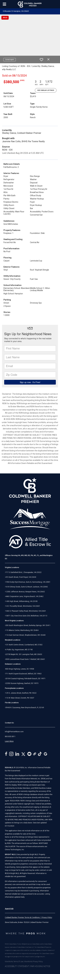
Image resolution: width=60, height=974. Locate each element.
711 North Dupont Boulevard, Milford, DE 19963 (23, 674)
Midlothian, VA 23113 (26, 616)
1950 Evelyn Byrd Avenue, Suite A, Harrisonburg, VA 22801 (27, 582)
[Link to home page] (30, 4)
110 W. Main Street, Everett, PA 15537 (19, 698)
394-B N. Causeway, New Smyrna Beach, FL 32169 (24, 708)
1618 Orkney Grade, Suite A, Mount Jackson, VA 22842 (26, 587)
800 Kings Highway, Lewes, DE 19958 (19, 669)
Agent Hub (9, 909)
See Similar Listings (45, 90)
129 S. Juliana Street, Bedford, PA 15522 (20, 693)
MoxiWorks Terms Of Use (14, 962)
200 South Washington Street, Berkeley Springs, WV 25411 (28, 625)
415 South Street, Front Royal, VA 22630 (20, 577)
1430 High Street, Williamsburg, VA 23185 (21, 601)
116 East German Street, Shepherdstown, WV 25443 (25, 635)
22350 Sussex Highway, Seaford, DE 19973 (21, 683)
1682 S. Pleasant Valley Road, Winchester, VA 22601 (25, 611)
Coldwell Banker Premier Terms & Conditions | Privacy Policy (28, 917)
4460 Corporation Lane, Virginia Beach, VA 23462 (24, 596)
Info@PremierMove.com (14, 732)
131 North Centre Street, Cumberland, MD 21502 (23, 645)
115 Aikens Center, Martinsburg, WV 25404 (21, 630)
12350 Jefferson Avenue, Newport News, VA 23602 (25, 592)
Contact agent (9, 59)
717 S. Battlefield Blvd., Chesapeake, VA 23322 (23, 572)
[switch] (41, 59)
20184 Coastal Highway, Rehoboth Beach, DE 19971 (25, 679)
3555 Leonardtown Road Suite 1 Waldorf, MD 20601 (25, 659)
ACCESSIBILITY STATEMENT (17, 966)
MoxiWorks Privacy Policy (33, 962)
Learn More (9, 741)
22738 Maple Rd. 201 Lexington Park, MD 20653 (23, 654)
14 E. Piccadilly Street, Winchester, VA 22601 (22, 606)
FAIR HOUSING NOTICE (40, 966)
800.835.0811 (10, 736)
